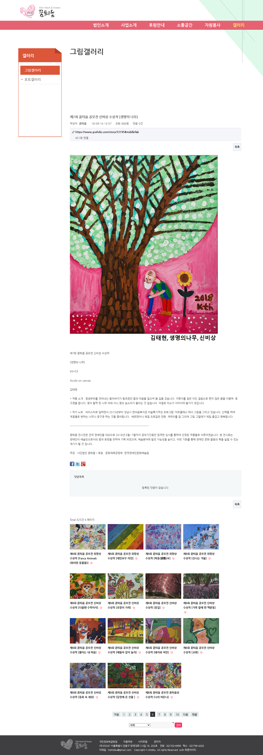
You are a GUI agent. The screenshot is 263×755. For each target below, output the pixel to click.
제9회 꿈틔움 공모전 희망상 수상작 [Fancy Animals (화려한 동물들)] (85, 558)
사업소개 (129, 24)
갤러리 (239, 24)
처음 (116, 714)
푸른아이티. (191, 749)
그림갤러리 (32, 70)
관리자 (157, 741)
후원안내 (157, 24)
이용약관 (127, 741)
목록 (237, 146)
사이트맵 (142, 741)
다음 (185, 714)
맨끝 (194, 714)
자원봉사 (212, 24)
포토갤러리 (32, 79)
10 (177, 714)
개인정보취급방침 (108, 741)
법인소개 (101, 24)
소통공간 (185, 24)
